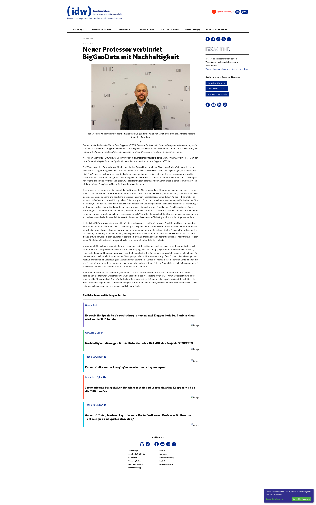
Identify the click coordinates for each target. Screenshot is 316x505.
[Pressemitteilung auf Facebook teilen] (208, 105)
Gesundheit (124, 29)
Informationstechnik (217, 94)
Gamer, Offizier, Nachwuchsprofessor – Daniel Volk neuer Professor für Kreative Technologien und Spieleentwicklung (138, 417)
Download (145, 137)
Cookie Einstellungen (166, 464)
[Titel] (208, 39)
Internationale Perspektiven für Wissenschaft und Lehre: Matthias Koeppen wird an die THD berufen (140, 389)
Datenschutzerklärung (166, 458)
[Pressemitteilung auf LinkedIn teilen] (219, 105)
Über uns (162, 451)
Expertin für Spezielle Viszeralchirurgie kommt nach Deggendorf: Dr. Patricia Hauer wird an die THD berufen (140, 317)
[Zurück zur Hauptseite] (244, 12)
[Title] (218, 39)
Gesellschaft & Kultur (101, 29)
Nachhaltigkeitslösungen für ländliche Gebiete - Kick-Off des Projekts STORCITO (139, 343)
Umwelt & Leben (146, 29)
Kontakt (162, 461)
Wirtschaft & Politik (170, 29)
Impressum (163, 454)
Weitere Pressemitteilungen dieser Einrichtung (227, 68)
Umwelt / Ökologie (216, 83)
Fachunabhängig (192, 29)
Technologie (78, 29)
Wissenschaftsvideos (218, 29)
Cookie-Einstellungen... (274, 499)
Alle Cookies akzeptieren (301, 499)
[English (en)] (237, 12)
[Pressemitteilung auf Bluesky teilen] (213, 105)
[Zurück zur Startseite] (94, 12)
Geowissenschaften (216, 88)
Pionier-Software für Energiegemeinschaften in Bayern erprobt (126, 367)
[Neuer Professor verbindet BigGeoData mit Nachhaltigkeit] (213, 39)
